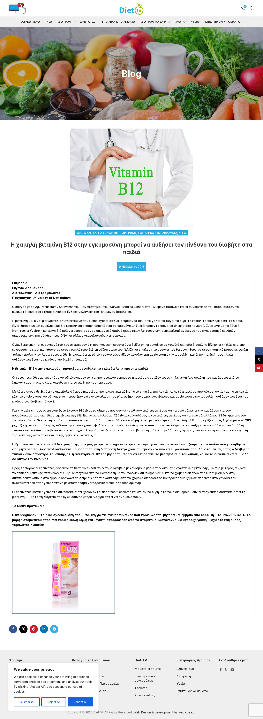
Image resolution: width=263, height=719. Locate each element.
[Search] (252, 8)
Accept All (80, 702)
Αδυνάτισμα (185, 669)
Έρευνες (141, 688)
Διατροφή (129, 232)
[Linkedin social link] (44, 629)
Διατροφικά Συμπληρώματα (157, 232)
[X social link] (23, 629)
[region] (53, 687)
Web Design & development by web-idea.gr (165, 712)
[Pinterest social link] (34, 629)
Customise (27, 702)
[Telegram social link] (54, 629)
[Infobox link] (17, 8)
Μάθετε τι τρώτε (148, 669)
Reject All (53, 702)
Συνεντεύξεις (145, 695)
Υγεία (182, 232)
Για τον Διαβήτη (109, 232)
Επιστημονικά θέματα (192, 691)
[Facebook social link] (13, 629)
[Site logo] (131, 8)
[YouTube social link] (232, 670)
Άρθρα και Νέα (87, 232)
